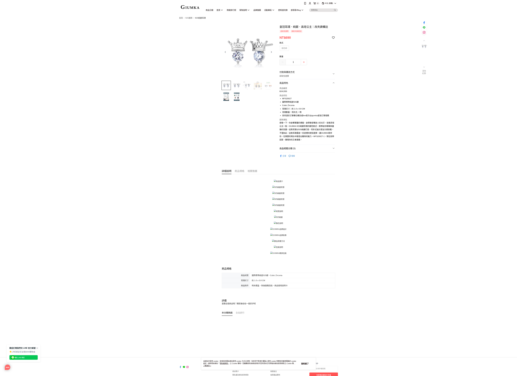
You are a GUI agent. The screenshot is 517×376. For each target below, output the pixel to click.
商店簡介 (235, 371)
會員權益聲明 (275, 375)
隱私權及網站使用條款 (240, 375)
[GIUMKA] (190, 7)
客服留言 (273, 371)
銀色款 (284, 48)
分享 (284, 156)
